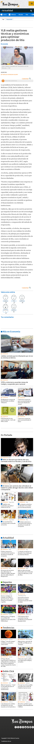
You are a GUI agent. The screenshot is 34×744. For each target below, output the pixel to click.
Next (33, 15)
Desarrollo (9, 19)
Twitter (18, 727)
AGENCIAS (4, 72)
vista (2, 438)
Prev (0, 15)
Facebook (16, 727)
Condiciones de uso (6, 741)
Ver (3, 19)
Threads (30, 727)
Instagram (23, 727)
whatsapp (20, 727)
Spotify (33, 727)
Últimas (13, 14)
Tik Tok (28, 727)
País (27, 14)
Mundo (21, 14)
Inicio (5, 14)
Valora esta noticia (8, 292)
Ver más (3, 334)
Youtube (25, 727)
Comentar (25, 79)
